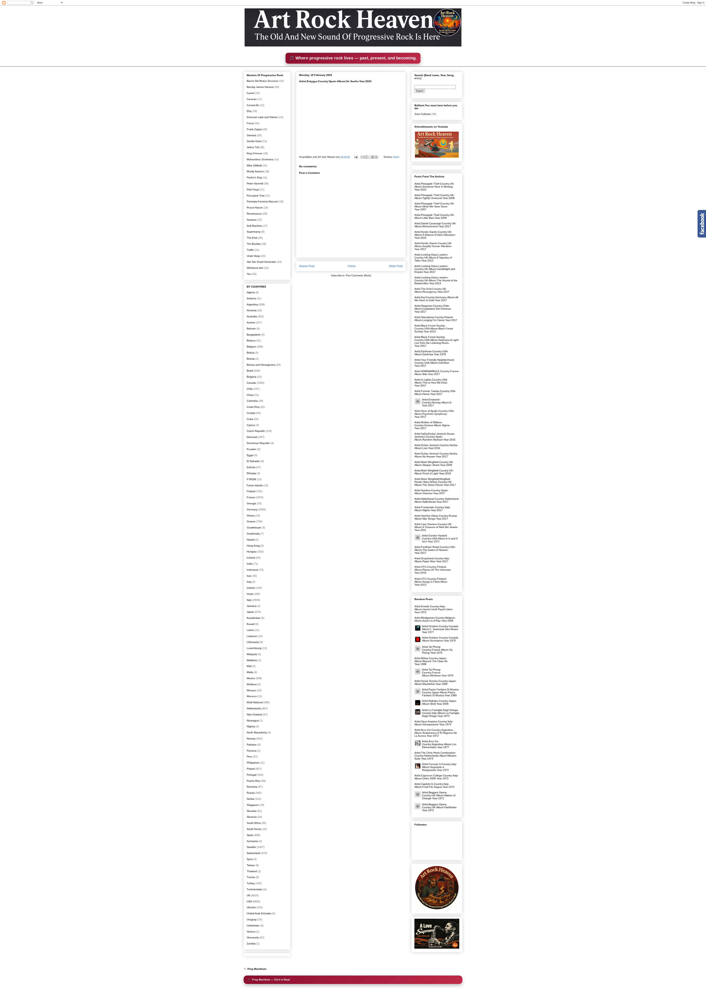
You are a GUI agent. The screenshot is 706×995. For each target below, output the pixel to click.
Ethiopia (251, 473)
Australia (252, 316)
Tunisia (251, 877)
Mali (249, 666)
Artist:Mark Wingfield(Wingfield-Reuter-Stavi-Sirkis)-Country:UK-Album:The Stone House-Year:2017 (435, 481)
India (249, 563)
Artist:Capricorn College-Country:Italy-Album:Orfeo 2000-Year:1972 (436, 777)
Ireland (251, 587)
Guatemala (253, 533)
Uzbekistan (253, 925)
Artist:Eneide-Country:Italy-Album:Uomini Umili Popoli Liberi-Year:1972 (433, 609)
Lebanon (252, 636)
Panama (251, 750)
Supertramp (254, 231)
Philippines (253, 762)
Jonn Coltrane (422, 114)
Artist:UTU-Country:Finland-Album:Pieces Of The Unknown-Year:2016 (433, 569)
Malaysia (252, 654)
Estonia (251, 467)
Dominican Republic (258, 443)
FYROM (251, 479)
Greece (251, 521)
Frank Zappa (254, 129)
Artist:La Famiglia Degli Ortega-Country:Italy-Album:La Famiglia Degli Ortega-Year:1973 (440, 713)
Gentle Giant (254, 141)
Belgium (251, 346)
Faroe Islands (255, 485)
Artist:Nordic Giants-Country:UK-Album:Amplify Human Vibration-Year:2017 (433, 246)
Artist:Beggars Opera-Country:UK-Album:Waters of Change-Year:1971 (438, 795)
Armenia (251, 310)
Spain (396, 157)
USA (249, 901)
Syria (250, 859)
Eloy (249, 111)
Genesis (251, 135)
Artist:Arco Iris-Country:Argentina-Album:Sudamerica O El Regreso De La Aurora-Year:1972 (435, 732)
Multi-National (255, 702)
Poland (251, 768)
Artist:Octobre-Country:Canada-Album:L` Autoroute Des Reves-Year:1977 (440, 629)
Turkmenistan (255, 889)
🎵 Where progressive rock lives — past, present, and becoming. (353, 58)
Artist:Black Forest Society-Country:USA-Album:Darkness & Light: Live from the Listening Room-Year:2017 (436, 341)
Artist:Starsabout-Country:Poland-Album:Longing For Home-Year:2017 (435, 319)
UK (248, 895)
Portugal (251, 774)
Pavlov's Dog (254, 177)
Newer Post (306, 266)
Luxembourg (254, 648)
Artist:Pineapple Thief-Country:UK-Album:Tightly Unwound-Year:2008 (434, 196)
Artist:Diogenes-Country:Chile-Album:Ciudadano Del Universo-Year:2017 (433, 308)
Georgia (251, 503)
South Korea (254, 829)
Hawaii (250, 539)
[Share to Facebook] (373, 157)
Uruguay (252, 919)
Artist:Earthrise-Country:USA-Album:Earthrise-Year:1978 (431, 353)
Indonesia (252, 569)
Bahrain (251, 328)
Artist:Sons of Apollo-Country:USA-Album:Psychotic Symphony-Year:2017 (434, 413)
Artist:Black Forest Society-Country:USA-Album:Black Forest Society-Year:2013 (433, 328)
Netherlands (254, 708)
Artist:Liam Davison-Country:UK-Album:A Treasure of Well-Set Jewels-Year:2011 (436, 527)
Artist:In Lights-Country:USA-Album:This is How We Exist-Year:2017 (431, 382)
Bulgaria (251, 376)
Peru (249, 756)
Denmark (252, 437)
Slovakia (251, 810)
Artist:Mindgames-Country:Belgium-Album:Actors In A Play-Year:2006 (435, 619)
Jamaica (251, 606)
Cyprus (251, 425)
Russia (251, 792)
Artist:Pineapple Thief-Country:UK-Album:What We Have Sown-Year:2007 (434, 206)
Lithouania (253, 642)
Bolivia (250, 352)
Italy (249, 599)
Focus (250, 123)
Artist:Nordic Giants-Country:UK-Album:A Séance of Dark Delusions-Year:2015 (435, 234)
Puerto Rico (253, 780)
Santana (251, 219)
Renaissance (254, 213)
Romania (252, 786)
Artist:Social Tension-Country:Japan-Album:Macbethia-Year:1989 (435, 682)
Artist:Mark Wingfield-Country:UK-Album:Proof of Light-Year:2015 (434, 472)
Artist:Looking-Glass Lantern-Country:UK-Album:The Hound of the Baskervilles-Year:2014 (435, 280)
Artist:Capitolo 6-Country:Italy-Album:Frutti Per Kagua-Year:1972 (434, 785)
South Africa (254, 822)
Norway (251, 738)
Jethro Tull (253, 147)
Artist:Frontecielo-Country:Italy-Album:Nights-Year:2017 (432, 509)
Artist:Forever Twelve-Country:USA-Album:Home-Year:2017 (435, 392)
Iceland (251, 557)
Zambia (251, 943)
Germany (252, 509)
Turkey (251, 883)
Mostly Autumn (255, 171)
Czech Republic (256, 430)
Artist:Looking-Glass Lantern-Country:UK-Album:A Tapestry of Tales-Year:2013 (433, 257)
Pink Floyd (253, 189)
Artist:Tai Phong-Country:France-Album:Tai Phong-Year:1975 (437, 649)
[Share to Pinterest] (376, 157)
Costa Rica (253, 406)
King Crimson (254, 153)
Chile (250, 388)
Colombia (252, 400)
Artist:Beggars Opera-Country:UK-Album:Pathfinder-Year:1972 (439, 807)
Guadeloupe (254, 527)
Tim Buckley (254, 243)
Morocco (252, 696)
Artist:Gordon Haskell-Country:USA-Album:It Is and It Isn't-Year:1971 (440, 538)
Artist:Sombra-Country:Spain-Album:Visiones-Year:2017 (431, 492)
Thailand (252, 871)
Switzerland (253, 853)
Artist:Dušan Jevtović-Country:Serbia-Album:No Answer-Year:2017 (436, 455)
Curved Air (253, 105)
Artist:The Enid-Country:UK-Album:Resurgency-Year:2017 (431, 290)
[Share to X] (369, 157)
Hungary (252, 551)
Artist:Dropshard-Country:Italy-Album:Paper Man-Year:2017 (432, 560)
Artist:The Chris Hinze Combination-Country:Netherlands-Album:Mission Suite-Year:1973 (435, 755)
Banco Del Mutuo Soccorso (262, 80)
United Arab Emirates (259, 913)
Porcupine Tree (256, 195)
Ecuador (251, 449)
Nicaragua (253, 720)
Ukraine (251, 907)
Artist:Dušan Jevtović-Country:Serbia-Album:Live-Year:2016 (436, 447)
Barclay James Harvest (260, 86)
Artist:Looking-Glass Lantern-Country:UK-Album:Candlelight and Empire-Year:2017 (434, 269)
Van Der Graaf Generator (261, 261)
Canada (251, 382)
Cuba (250, 419)
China (250, 394)
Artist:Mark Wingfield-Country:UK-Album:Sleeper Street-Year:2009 (434, 463)
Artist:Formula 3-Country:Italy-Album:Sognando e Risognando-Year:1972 (439, 767)
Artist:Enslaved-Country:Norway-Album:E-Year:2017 (437, 402)
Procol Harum (255, 207)
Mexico (251, 678)
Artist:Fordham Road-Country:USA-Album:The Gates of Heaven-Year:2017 (435, 549)
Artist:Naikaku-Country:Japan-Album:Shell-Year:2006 (439, 702)
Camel (250, 93)
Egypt (250, 455)
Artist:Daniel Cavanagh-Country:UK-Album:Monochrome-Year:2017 (435, 225)
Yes (249, 273)
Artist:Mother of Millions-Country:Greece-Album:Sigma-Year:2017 (432, 425)
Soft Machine (254, 225)
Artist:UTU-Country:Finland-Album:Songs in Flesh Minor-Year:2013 (431, 581)
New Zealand (254, 714)
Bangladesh (254, 334)
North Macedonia (257, 732)
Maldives (252, 660)
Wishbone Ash (255, 267)
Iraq (249, 581)
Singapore (253, 804)
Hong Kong (253, 545)
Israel (250, 593)
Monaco (251, 690)
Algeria (251, 292)
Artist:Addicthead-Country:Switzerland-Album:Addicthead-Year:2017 (436, 500)
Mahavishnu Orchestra (260, 159)
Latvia (250, 630)
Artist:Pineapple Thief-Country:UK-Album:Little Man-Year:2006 (434, 216)
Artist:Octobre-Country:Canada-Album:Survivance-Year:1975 (440, 639)
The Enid (252, 237)
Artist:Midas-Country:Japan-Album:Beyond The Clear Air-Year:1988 (431, 661)
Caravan (252, 99)
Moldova (252, 684)
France (251, 497)
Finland (251, 491)
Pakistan (252, 744)
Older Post (396, 266)
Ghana (251, 515)
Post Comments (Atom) (358, 275)
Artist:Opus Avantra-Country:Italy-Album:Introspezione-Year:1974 (433, 723)
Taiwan (251, 865)
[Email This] (362, 157)
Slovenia (252, 816)
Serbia (250, 798)
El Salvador (253, 461)
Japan (250, 611)
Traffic (250, 249)
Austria (251, 322)
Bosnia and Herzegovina (261, 364)
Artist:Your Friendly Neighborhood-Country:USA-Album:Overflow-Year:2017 (434, 362)
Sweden (251, 847)
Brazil (250, 370)
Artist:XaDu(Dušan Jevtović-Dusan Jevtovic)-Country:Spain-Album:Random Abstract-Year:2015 (434, 436)
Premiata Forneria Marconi (262, 201)
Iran (249, 575)
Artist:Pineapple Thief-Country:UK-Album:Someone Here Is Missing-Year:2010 (434, 186)
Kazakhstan (253, 617)
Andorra (251, 298)
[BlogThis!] (366, 157)
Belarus (251, 340)
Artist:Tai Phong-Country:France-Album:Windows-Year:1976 (437, 672)
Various (251, 931)
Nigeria (251, 726)
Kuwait (250, 624)
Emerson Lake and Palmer (262, 117)
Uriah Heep (253, 255)
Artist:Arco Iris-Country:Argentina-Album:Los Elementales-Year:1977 (439, 744)
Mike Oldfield (254, 165)
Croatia (251, 412)
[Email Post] (355, 157)
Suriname (252, 841)
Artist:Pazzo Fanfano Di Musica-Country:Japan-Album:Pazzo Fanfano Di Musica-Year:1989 (440, 692)
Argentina (252, 304)
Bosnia (251, 358)
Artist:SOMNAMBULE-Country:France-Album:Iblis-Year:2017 (436, 373)
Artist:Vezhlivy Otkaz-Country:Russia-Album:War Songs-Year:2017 (436, 517)
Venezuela (253, 937)
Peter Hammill (255, 183)
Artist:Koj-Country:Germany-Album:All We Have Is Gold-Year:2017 (436, 299)
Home (352, 266)
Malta (250, 672)
